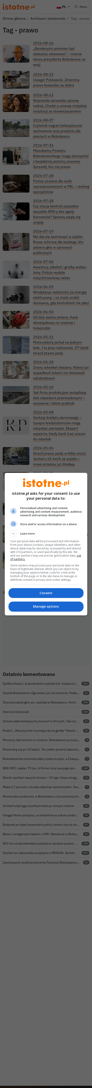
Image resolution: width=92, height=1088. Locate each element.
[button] (46, 534)
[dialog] (46, 544)
